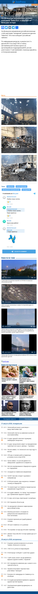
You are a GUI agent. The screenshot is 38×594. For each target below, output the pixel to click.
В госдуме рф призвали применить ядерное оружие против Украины (19, 580)
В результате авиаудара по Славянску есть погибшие (19, 575)
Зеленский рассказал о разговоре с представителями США (19, 428)
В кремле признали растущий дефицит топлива (19, 519)
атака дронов (21, 187)
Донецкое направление (11, 190)
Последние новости (9, 419)
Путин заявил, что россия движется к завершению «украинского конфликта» (19, 461)
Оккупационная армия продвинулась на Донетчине (19, 586)
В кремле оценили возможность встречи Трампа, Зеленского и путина (19, 543)
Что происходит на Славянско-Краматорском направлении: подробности (19, 487)
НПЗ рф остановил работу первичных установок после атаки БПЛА (19, 455)
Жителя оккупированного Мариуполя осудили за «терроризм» (19, 467)
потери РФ (26, 190)
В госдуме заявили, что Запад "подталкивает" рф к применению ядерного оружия (19, 493)
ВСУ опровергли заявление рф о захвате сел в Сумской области (19, 563)
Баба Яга (10, 187)
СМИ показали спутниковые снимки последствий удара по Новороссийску (19, 295)
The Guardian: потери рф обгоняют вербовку (19, 529)
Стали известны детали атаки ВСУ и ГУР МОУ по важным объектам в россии (19, 271)
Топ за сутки (28, 419)
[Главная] (13, 2)
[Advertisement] (19, 74)
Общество (34, 4)
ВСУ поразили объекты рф (19, 502)
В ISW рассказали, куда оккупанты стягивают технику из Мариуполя (19, 482)
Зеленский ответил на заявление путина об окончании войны (19, 433)
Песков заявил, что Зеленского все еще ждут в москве (19, 450)
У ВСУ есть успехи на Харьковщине (19, 548)
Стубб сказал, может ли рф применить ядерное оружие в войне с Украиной (19, 558)
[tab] (9, 419)
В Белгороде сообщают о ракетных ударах (19, 553)
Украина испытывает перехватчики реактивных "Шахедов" (19, 569)
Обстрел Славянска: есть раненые (19, 525)
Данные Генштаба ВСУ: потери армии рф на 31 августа (19, 534)
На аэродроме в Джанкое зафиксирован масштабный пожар (19, 506)
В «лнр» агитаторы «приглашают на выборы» (19, 498)
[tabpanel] (19, 505)
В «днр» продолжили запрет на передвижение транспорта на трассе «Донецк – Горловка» (19, 444)
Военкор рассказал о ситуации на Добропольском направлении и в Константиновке (19, 513)
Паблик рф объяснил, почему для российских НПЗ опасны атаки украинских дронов (19, 345)
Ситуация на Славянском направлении (19, 472)
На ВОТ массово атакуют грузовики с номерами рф (19, 476)
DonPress (20, 1)
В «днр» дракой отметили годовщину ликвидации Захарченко (19, 439)
